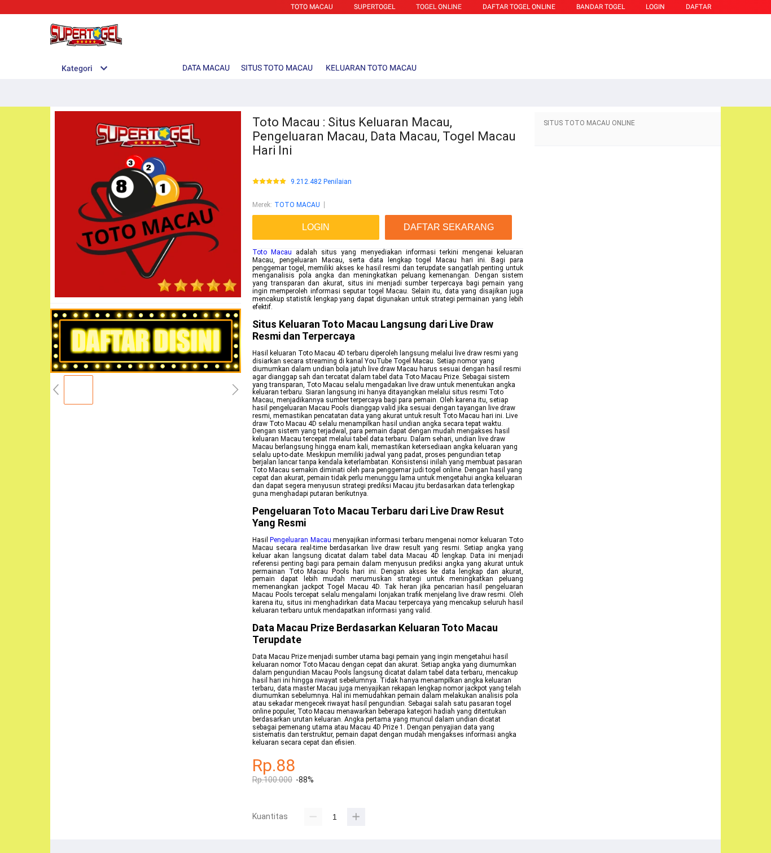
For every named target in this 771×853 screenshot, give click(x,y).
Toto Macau (272, 252)
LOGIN (655, 7)
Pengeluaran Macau (300, 540)
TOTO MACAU (312, 7)
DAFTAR (698, 7)
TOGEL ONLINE (439, 7)
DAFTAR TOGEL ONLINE (519, 7)
